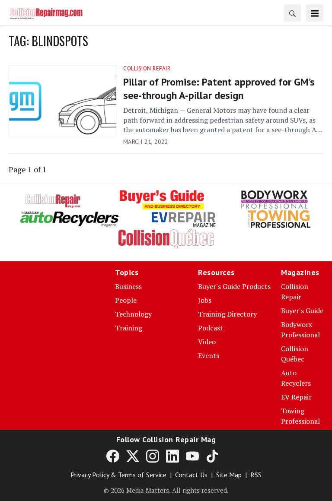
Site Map (229, 474)
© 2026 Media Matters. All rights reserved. (166, 490)
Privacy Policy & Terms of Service (118, 474)
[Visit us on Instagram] (152, 456)
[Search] (292, 13)
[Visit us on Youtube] (192, 456)
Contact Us (191, 474)
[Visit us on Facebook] (112, 456)
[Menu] (314, 13)
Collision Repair (146, 68)
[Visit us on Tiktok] (212, 456)
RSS (256, 474)
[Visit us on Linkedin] (172, 456)
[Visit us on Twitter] (132, 456)
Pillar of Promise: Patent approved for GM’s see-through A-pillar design (219, 88)
